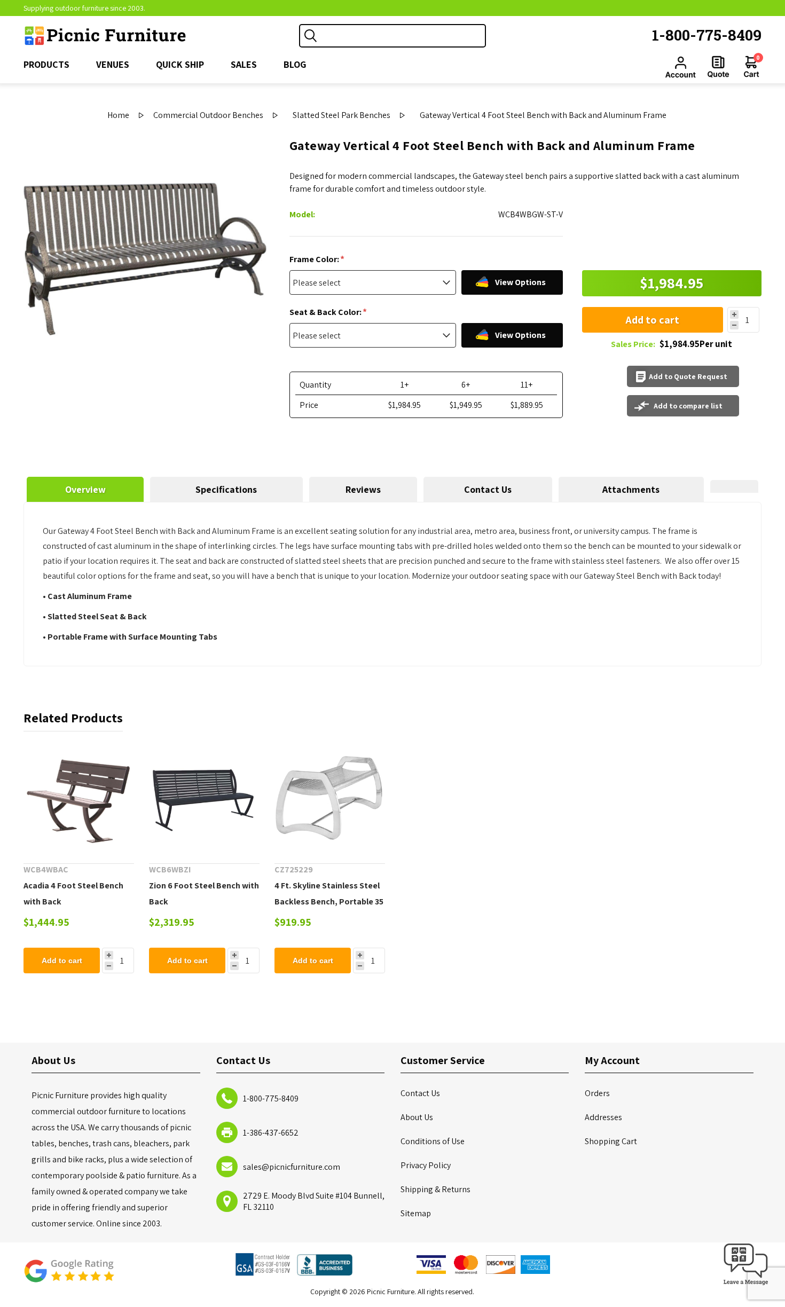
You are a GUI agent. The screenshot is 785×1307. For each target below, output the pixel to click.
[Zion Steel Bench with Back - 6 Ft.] (204, 797)
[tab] (85, 489)
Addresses (603, 1117)
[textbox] (403, 35)
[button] (746, 1285)
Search (310, 35)
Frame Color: (315, 259)
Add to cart (652, 320)
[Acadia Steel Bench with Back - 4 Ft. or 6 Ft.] (78, 797)
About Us (417, 1117)
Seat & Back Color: (326, 312)
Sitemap (416, 1213)
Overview (85, 489)
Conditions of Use (433, 1141)
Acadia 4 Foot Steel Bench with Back (73, 893)
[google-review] (68, 1276)
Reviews (363, 489)
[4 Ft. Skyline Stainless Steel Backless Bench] (329, 797)
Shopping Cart (611, 1141)
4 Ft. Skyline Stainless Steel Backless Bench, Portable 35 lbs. (328, 901)
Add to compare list (688, 406)
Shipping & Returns (435, 1189)
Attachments (631, 489)
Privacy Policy (426, 1165)
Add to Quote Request (688, 376)
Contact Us (488, 489)
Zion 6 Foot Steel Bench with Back (204, 893)
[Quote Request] (718, 67)
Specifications (226, 489)
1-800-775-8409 (707, 35)
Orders (597, 1093)
